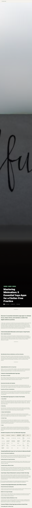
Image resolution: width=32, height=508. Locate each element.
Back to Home (4, 1)
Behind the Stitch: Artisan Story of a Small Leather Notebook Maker (11, 501)
